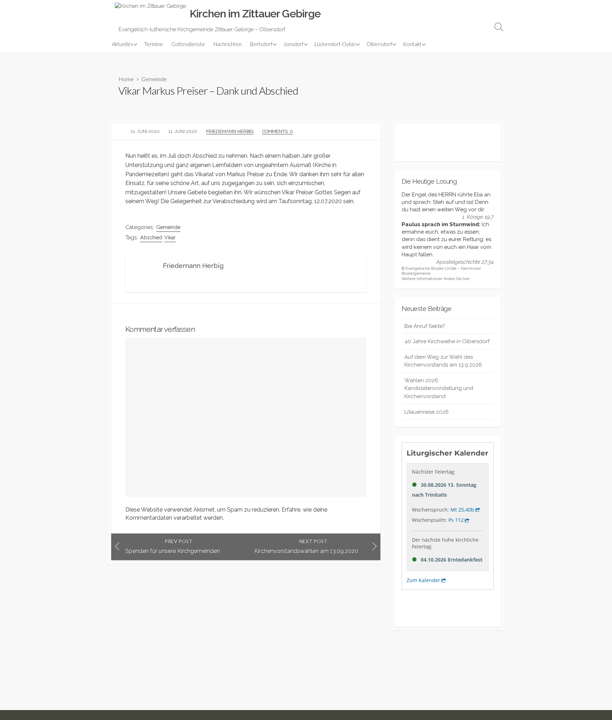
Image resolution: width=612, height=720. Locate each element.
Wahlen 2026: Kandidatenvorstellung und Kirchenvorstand (438, 388)
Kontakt (412, 44)
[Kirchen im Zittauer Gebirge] (150, 13)
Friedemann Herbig (230, 131)
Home (126, 79)
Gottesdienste (188, 44)
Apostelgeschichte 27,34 (465, 262)
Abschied (151, 237)
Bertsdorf (261, 44)
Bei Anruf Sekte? (424, 326)
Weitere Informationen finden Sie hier (436, 279)
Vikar (170, 237)
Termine (153, 44)
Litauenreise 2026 (426, 412)
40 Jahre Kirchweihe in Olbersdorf (446, 341)
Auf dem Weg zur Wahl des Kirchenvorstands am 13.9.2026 (443, 361)
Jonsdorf (293, 44)
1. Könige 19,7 (478, 217)
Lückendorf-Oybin (335, 44)
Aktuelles (122, 44)
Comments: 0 (277, 131)
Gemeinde (154, 79)
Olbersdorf (379, 44)
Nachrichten (228, 44)
